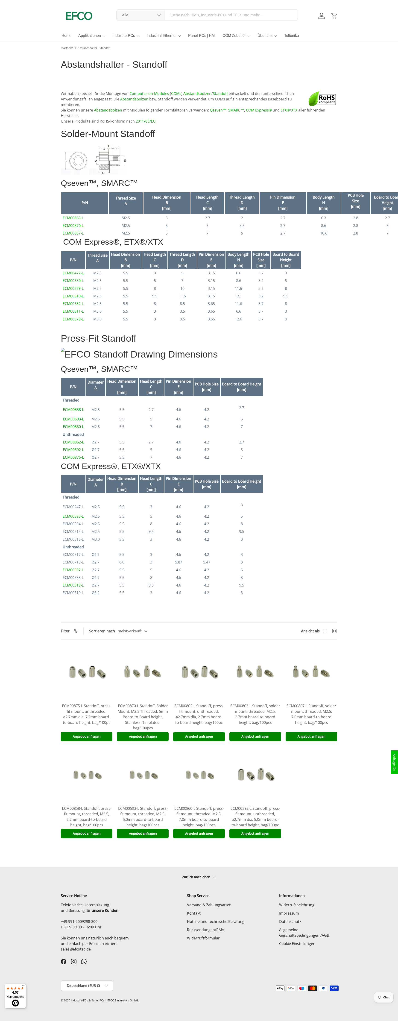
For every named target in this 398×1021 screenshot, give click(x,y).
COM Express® (259, 110)
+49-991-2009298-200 (79, 921)
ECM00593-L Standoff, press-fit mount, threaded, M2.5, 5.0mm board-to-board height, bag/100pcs (143, 816)
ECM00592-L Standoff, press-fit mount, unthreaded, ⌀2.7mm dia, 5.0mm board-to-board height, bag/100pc (255, 816)
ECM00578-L (73, 319)
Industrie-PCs (124, 36)
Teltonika (291, 36)
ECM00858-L (73, 409)
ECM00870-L (73, 225)
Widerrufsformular (203, 938)
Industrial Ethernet (161, 36)
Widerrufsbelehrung (296, 904)
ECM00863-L (73, 217)
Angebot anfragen (87, 736)
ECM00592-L (73, 449)
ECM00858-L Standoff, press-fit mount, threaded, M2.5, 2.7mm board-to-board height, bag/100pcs (86, 816)
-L (82, 233)
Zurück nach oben (196, 877)
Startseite (67, 48)
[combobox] (207, 15)
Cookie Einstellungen (297, 943)
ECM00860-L (73, 426)
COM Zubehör (234, 36)
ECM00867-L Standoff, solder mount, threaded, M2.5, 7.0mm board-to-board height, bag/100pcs (311, 714)
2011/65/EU (146, 121)
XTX (294, 110)
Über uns (265, 36)
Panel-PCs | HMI (202, 36)
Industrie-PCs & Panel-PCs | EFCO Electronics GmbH (104, 1000)
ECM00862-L (73, 442)
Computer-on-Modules (149, 93)
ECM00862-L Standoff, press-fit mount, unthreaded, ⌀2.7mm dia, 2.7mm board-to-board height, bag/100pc (199, 714)
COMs (176, 93)
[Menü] (23, 986)
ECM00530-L (73, 280)
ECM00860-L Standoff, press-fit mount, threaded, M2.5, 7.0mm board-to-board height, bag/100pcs (199, 816)
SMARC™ (236, 110)
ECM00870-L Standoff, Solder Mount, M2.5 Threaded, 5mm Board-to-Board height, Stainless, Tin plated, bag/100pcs (143, 717)
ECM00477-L (73, 273)
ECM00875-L (73, 457)
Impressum (289, 913)
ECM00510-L (73, 296)
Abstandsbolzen (197, 93)
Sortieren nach (102, 631)
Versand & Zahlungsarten (209, 904)
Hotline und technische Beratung (215, 921)
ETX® (285, 110)
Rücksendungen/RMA (205, 929)
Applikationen (89, 36)
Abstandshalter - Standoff (94, 48)
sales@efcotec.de (76, 949)
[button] (334, 16)
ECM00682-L (73, 303)
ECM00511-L (73, 311)
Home (66, 36)
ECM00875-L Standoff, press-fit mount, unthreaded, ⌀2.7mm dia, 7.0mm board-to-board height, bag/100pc (86, 714)
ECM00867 (72, 233)
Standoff (220, 93)
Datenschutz (290, 921)
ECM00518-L (73, 585)
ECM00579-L (73, 288)
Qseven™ (218, 110)
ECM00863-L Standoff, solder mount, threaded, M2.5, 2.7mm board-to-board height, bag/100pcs (255, 714)
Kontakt (194, 913)
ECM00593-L (73, 419)
